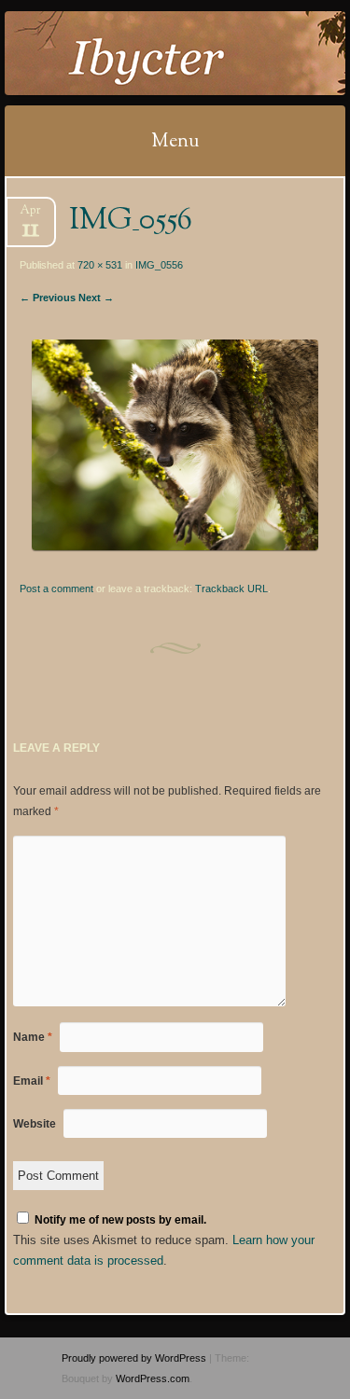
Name (32, 1037)
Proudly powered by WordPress (134, 1358)
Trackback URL (231, 588)
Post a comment (56, 588)
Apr (30, 215)
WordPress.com (152, 1378)
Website (34, 1123)
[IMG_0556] (174, 546)
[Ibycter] (145, 53)
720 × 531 (99, 264)
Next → (96, 297)
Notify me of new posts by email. (120, 1219)
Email (31, 1080)
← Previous (48, 297)
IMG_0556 (159, 264)
